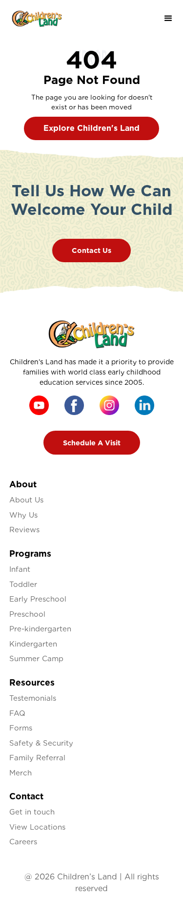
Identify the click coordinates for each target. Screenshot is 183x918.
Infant (19, 569)
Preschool (27, 614)
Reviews (24, 529)
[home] (37, 19)
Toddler (23, 584)
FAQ (17, 713)
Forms (20, 728)
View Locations (37, 827)
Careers (23, 841)
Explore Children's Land (91, 128)
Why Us (23, 515)
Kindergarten (33, 644)
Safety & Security (41, 743)
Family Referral (37, 757)
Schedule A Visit (92, 442)
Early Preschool (37, 599)
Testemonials (32, 698)
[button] (168, 18)
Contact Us (91, 250)
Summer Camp (36, 658)
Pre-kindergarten (40, 629)
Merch (20, 773)
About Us (26, 500)
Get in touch (32, 812)
